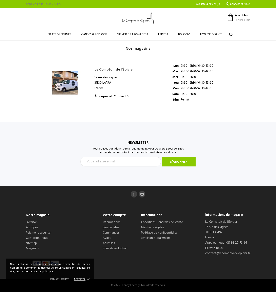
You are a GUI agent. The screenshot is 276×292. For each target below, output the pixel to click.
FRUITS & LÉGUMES (59, 34)
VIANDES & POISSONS (94, 34)
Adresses (109, 243)
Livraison (32, 222)
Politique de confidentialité (159, 232)
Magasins (32, 248)
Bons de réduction (115, 248)
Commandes (111, 232)
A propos (32, 227)
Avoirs (107, 238)
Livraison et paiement (155, 238)
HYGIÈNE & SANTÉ (211, 34)
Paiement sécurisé (38, 232)
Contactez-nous (37, 238)
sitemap (31, 243)
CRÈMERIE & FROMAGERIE (133, 34)
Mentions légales (152, 227)
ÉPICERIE (163, 34)
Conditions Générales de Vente (162, 222)
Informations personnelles (111, 225)
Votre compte (114, 215)
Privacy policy (59, 279)
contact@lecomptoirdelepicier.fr (227, 253)
